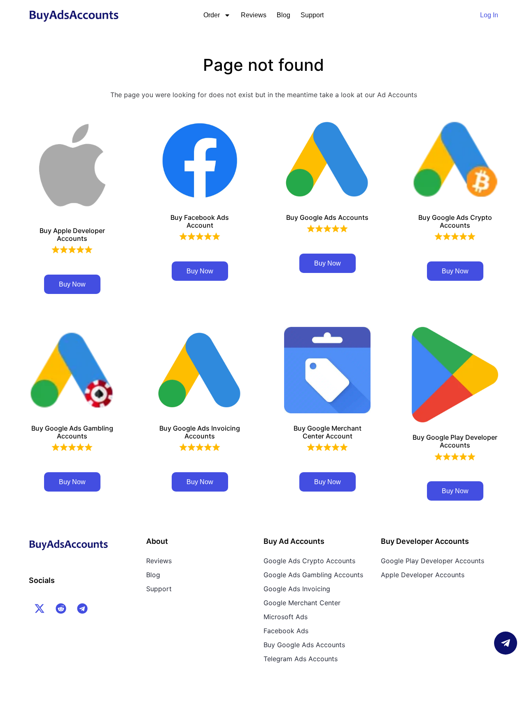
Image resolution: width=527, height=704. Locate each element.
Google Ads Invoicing (297, 589)
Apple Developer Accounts (422, 575)
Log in (489, 15)
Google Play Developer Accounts (432, 561)
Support (312, 15)
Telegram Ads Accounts (301, 659)
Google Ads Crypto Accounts (309, 561)
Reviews (253, 15)
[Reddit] (61, 608)
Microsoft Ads (286, 617)
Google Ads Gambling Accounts (313, 575)
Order (211, 15)
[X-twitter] (39, 608)
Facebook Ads (286, 631)
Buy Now (72, 284)
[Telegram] (82, 608)
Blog (283, 15)
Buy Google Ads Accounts (304, 645)
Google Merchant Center (302, 603)
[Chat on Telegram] (505, 643)
